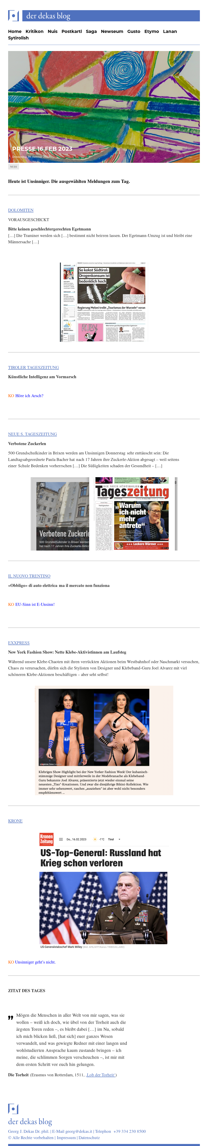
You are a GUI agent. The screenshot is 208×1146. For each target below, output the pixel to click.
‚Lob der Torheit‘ (100, 1075)
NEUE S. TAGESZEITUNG (32, 434)
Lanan (170, 32)
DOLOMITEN (21, 210)
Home (15, 32)
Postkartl (72, 32)
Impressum (66, 1137)
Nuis (52, 32)
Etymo (151, 32)
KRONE (15, 820)
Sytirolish (18, 38)
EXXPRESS (19, 642)
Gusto (133, 32)
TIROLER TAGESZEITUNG (33, 367)
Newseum (112, 32)
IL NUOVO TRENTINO (29, 576)
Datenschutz (89, 1137)
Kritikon (35, 32)
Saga (91, 32)
